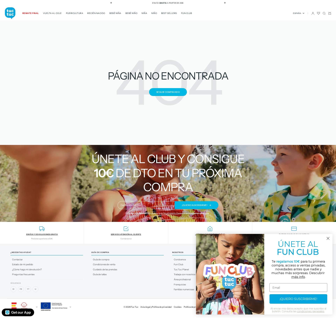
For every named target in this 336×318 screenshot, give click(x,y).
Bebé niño (131, 13)
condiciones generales (198, 213)
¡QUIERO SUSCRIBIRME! (298, 299)
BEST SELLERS (169, 13)
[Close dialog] (328, 238)
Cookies (177, 307)
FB (21, 289)
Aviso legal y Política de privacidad (156, 307)
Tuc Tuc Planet (181, 269)
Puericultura (74, 13)
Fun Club (186, 13)
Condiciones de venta (104, 264)
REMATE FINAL (30, 13)
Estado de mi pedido (22, 264)
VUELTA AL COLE (52, 13)
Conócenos (180, 259)
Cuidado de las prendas (105, 269)
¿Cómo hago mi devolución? (27, 269)
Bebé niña (115, 13)
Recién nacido (96, 13)
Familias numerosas (184, 289)
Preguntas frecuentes (23, 274)
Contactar (17, 259)
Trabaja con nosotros (184, 274)
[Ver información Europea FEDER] (55, 307)
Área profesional (182, 279)
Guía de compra (101, 259)
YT (28, 289)
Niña (144, 13)
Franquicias (180, 284)
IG (14, 289)
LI (35, 289)
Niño (154, 13)
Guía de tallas (100, 274)
